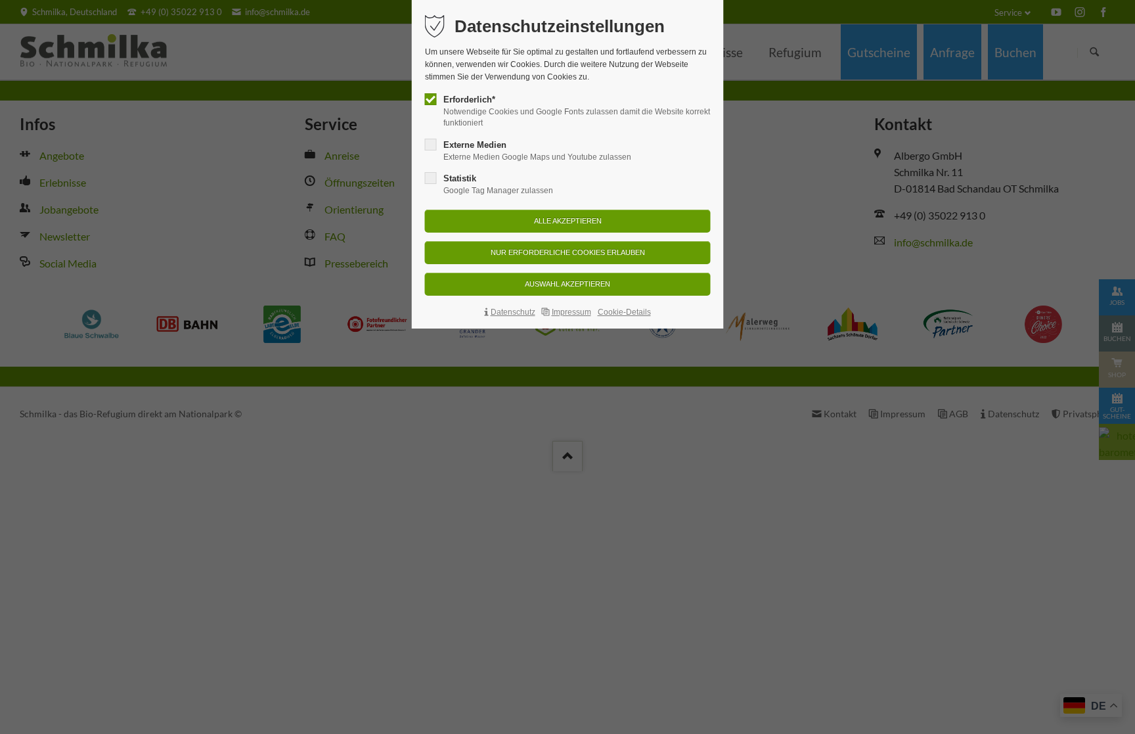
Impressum (571, 312)
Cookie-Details (624, 312)
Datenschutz (513, 312)
